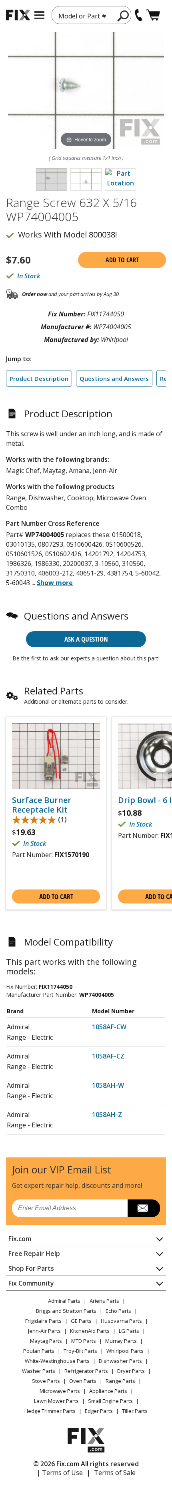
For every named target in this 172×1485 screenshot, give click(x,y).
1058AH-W (108, 1085)
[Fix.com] (18, 15)
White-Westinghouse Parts (57, 1360)
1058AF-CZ (108, 1056)
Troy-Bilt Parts (80, 1350)
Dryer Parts (131, 1370)
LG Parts (129, 1330)
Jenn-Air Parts (44, 1330)
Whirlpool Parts (125, 1350)
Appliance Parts (108, 1390)
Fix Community (31, 1283)
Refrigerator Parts (86, 1370)
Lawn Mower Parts (56, 1401)
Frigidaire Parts (43, 1320)
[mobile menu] (39, 15)
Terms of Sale (115, 1472)
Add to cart (122, 260)
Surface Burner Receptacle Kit (41, 805)
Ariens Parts (104, 1300)
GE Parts (81, 1320)
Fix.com (19, 1238)
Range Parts (120, 1380)
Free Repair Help (34, 1253)
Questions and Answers (114, 378)
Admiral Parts (64, 1300)
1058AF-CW (109, 1026)
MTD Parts (83, 1340)
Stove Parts (46, 1380)
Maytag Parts (46, 1340)
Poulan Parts (38, 1350)
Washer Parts (38, 1370)
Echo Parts (118, 1310)
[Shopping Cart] (153, 15)
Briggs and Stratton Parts (66, 1310)
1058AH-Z (107, 1114)
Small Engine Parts (110, 1401)
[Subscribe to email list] (144, 1208)
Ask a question (86, 639)
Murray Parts (121, 1340)
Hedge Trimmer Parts (50, 1411)
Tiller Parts (135, 1411)
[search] (123, 16)
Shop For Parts (31, 1268)
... (52, 582)
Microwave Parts (60, 1390)
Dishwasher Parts (120, 1360)
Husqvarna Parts (121, 1320)
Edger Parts (99, 1411)
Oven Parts (82, 1380)
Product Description (39, 378)
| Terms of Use (60, 1472)
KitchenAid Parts (90, 1330)
